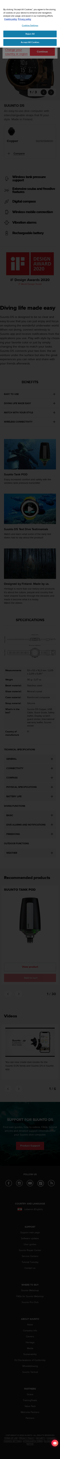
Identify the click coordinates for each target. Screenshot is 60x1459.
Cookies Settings (30, 25)
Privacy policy (24, 19)
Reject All (30, 34)
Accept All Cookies (30, 42)
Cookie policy (10, 19)
